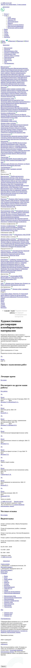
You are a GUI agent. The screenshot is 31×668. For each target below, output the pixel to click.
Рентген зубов (19, 277)
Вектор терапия (17, 227)
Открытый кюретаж (14, 254)
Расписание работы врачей (15, 28)
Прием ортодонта (20, 265)
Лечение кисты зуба (24, 239)
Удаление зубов (13, 199)
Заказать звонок (18, 501)
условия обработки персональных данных (12, 505)
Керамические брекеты (7, 265)
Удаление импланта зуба (8, 206)
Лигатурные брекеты (13, 269)
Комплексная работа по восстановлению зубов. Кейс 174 (15, 470)
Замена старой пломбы (7, 462)
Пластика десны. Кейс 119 (8, 409)
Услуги (6, 14)
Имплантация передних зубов (9, 178)
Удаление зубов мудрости (11, 200)
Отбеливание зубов (10, 54)
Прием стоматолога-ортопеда (9, 220)
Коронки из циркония (12, 215)
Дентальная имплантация (8, 194)
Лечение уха (26, 283)
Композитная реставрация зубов (10, 240)
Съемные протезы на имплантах (16, 221)
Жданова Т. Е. (5, 402)
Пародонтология (9, 57)
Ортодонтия (7, 58)
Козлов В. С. (4, 413)
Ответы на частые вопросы (16, 24)
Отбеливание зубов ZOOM (22, 234)
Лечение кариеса (20, 243)
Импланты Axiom (17, 187)
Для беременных (9, 63)
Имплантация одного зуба (8, 188)
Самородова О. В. (6, 474)
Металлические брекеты (8, 272)
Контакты (7, 37)
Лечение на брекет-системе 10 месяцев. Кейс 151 (15, 399)
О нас (6, 15)
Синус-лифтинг (22, 181)
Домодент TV (12, 20)
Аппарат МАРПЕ (21, 259)
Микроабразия (19, 245)
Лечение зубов (24, 240)
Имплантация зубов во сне (9, 181)
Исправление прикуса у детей (15, 264)
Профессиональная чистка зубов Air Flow (13, 229)
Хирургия (7, 49)
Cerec (9, 212)
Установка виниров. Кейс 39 (9, 493)
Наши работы (12, 18)
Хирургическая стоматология (13, 597)
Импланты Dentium (14, 185)
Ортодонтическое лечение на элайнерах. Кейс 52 (15, 440)
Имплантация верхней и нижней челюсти (13, 179)
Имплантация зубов (10, 596)
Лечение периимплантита (8, 182)
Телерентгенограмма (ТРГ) (9, 279)
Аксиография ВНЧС (16, 276)
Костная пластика (21, 182)
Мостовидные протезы (21, 218)
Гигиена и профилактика (11, 52)
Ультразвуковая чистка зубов (9, 230)
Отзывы (6, 35)
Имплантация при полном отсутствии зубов (14, 193)
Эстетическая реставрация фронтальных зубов (14, 433)
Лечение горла (10, 283)
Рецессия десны (14, 255)
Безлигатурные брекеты (8, 261)
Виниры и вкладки (11, 214)
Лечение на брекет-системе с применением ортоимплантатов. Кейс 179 (13, 421)
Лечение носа (18, 283)
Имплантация (8, 48)
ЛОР (5, 62)
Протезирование (9, 599)
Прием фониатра (6, 285)
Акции (6, 32)
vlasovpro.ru (4, 644)
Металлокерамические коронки (10, 217)
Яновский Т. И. (5, 496)
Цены (5, 31)
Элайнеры (13, 259)
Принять (3, 666)
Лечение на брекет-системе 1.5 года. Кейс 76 (14, 451)
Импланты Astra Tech (7, 184)
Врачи (6, 29)
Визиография (5, 277)
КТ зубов (11, 277)
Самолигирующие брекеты (14, 270)
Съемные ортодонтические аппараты (12, 267)
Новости (10, 23)
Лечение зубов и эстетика (11, 55)
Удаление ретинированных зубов (13, 202)
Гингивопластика (18, 250)
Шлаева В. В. (13, 425)
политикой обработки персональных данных (12, 650)
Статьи (6, 34)
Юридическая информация (15, 26)
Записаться (6, 7)
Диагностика (8, 60)
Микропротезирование (7, 218)
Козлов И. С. (4, 485)
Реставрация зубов (19, 246)
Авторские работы (16, 212)
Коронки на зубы (24, 215)
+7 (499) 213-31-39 (6, 3)
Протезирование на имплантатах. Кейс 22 (13, 482)
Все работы (4, 391)
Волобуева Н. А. (14, 402)
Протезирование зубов (10, 51)
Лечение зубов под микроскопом (10, 242)
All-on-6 (21, 178)
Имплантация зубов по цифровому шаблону (14, 190)
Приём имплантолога (17, 176)
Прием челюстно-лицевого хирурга (16, 205)
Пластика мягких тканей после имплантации (14, 191)
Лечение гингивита (12, 252)
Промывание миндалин (18, 285)
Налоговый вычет (13, 21)
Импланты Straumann (22, 188)
